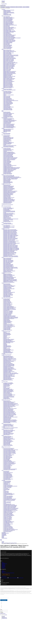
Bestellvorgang (4, 566)
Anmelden (3, 1)
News (2, 562)
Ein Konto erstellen (4, 3)
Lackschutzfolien (4, 576)
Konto (1, 540)
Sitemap (3, 570)
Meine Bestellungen (4, 617)
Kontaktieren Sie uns (4, 618)
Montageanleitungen (4, 563)
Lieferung (3, 567)
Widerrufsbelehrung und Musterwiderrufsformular (8, 572)
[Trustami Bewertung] (20, 577)
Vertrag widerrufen (6, 574)
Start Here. (5, 614)
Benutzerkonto (4, 571)
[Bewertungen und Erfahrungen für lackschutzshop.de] (13, 577)
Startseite (3, 541)
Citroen (3, 542)
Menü (1, 539)
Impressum (3, 564)
